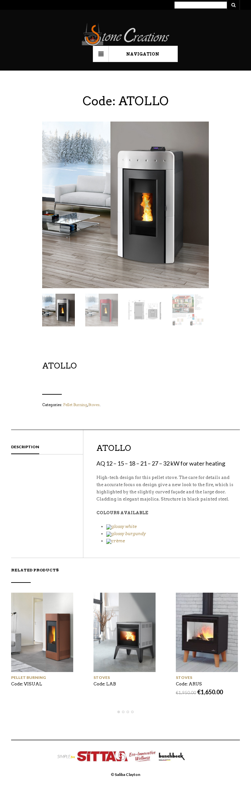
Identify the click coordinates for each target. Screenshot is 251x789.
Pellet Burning (75, 405)
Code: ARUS (189, 684)
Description (25, 446)
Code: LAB (104, 684)
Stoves (94, 405)
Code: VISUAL (26, 684)
